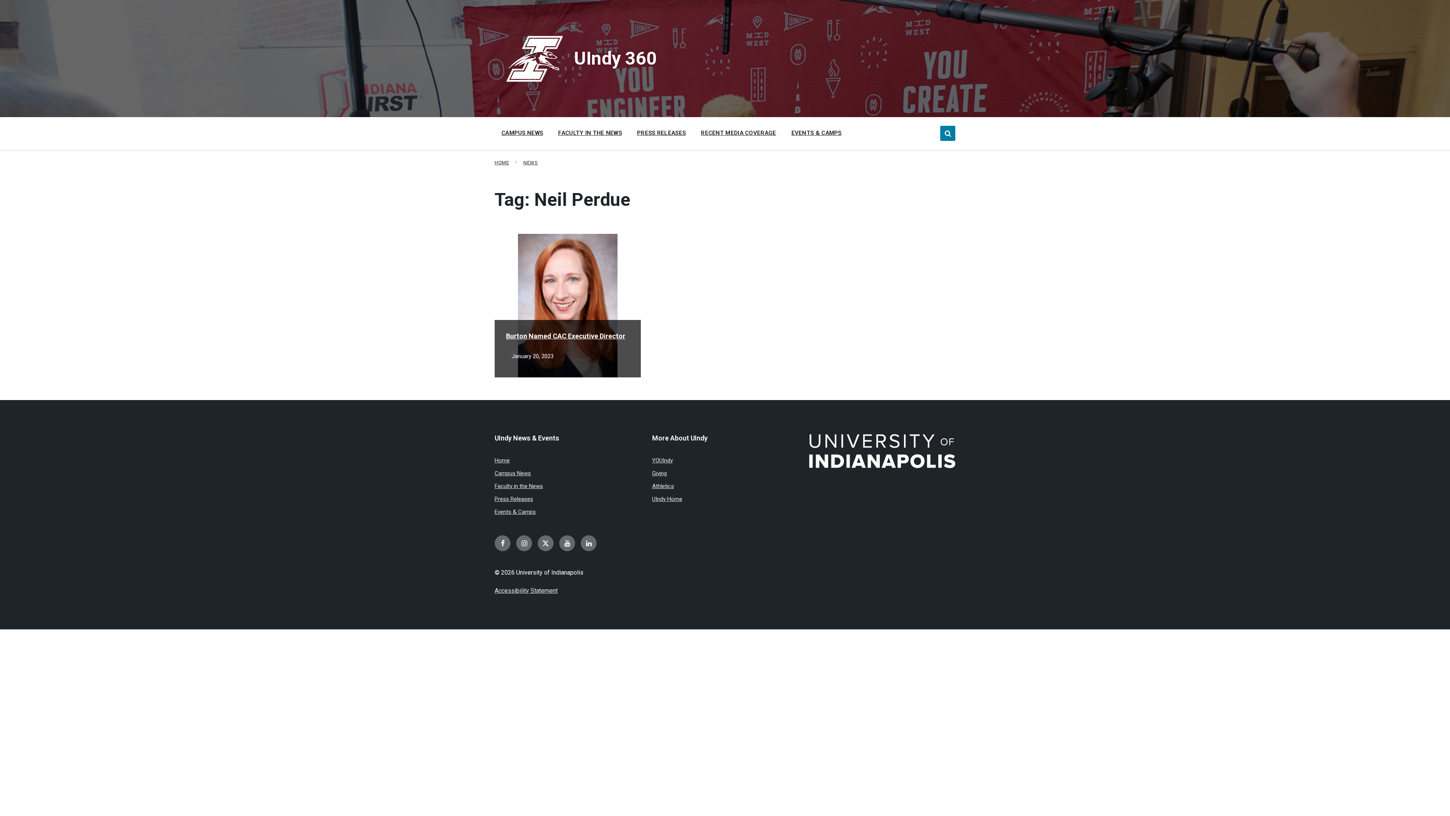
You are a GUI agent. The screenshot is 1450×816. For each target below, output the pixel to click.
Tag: (562, 199)
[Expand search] (947, 133)
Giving (659, 473)
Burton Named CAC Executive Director (565, 336)
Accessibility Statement (526, 590)
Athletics (663, 486)
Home (502, 162)
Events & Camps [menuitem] (816, 133)
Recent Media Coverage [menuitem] (738, 133)
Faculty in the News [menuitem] (590, 133)
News (530, 162)
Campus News (513, 473)
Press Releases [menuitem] (661, 133)
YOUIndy (662, 460)
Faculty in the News (519, 486)
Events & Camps (515, 511)
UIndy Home (667, 499)
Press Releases (514, 499)
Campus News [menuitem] (522, 133)
